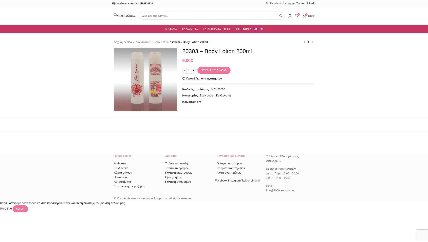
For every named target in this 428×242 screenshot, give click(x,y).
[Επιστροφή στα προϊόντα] (308, 42)
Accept (20, 209)
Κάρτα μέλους (123, 172)
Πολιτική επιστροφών (178, 172)
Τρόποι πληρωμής (177, 168)
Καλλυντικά (143, 42)
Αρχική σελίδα (123, 42)
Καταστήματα (122, 181)
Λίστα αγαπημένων (229, 172)
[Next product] (312, 42)
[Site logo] (125, 15)
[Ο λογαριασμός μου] (267, 3)
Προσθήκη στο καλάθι (214, 70)
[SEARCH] (281, 16)
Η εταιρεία (120, 177)
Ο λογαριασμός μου (229, 163)
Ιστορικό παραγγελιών (231, 168)
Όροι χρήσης (173, 177)
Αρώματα (120, 163)
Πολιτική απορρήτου (178, 181)
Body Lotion (161, 42)
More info (6, 208)
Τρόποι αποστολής (177, 163)
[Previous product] (304, 42)
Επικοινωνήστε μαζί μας (129, 186)
